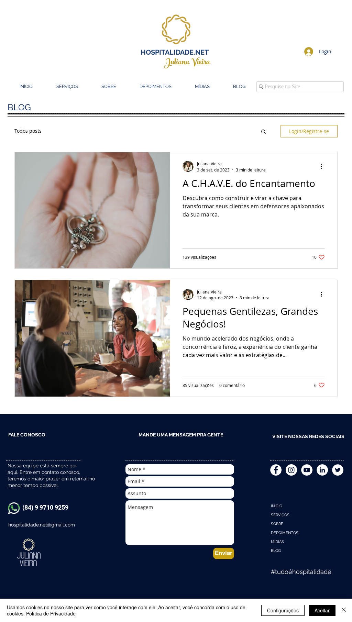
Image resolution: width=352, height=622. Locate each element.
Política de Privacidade (51, 613)
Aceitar (322, 610)
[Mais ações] (324, 166)
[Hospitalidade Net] (291, 470)
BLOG (276, 550)
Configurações (283, 610)
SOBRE (277, 524)
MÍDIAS (277, 542)
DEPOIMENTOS (284, 533)
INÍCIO (276, 506)
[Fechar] (344, 610)
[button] (263, 132)
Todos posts (28, 131)
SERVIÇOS (280, 515)
